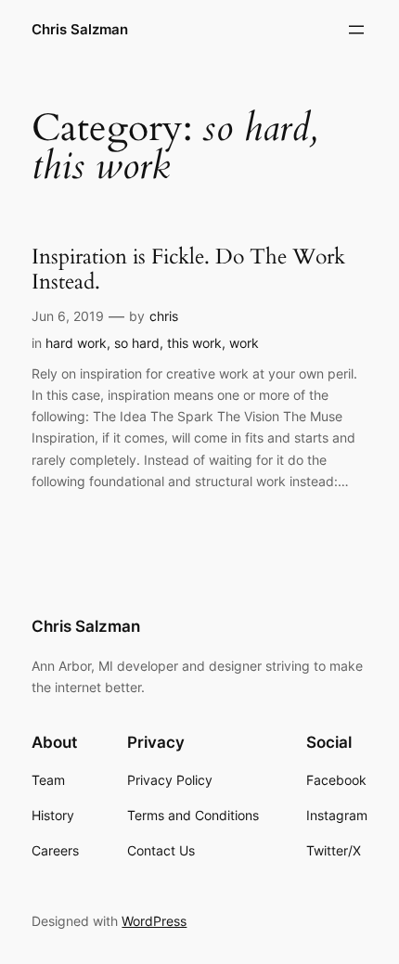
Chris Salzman (80, 29)
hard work (76, 343)
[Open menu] (356, 30)
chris (163, 316)
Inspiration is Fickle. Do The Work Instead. (188, 269)
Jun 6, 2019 (68, 316)
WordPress (154, 921)
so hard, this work (168, 343)
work (244, 343)
